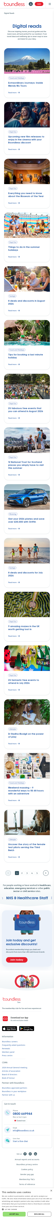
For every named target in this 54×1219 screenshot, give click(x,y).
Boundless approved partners (14, 1088)
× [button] (51, 1191)
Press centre (7, 1055)
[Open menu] (49, 4)
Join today (16, 960)
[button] (27, 1209)
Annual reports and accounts (27, 1159)
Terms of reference (27, 1184)
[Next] (46, 873)
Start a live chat (20, 1141)
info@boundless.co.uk (23, 1130)
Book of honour (8, 1078)
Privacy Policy (30, 1206)
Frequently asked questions (13, 1045)
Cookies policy (27, 1169)
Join (39, 4)
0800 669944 (22, 1114)
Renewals (6, 1048)
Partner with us (8, 1095)
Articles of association (11, 1071)
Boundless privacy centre (27, 1164)
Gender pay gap (27, 1174)
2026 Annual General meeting (14, 1067)
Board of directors (9, 1074)
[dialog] (27, 1203)
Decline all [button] (39, 1214)
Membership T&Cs (27, 1179)
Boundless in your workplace (14, 1091)
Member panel (8, 1052)
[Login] (31, 4)
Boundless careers (10, 1041)
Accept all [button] (14, 1214)
